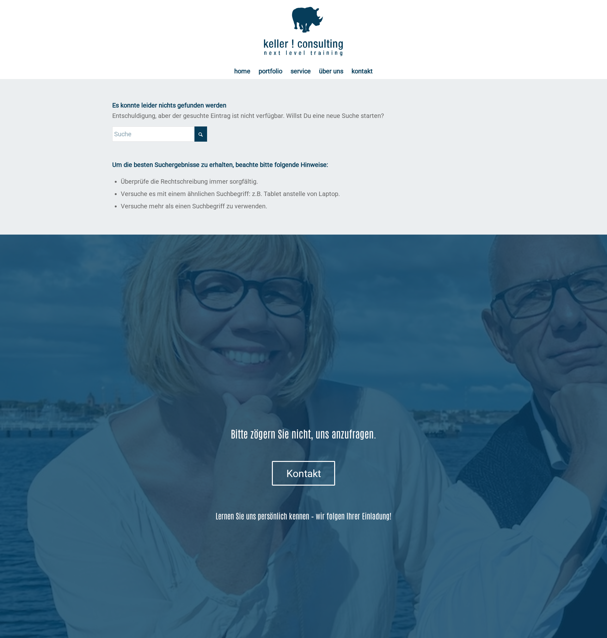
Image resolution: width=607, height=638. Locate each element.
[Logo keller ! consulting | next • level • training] (303, 31)
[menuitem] (242, 71)
